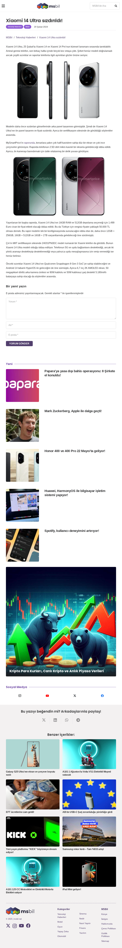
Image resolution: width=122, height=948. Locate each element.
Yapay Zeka (63, 931)
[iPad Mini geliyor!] (89, 872)
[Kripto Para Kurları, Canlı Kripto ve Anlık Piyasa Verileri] (61, 621)
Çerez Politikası (108, 928)
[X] (75, 695)
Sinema (82, 914)
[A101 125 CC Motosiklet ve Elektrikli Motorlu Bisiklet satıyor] (33, 872)
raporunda (29, 143)
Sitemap (105, 941)
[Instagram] (19, 695)
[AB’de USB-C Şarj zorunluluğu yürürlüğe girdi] (89, 794)
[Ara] (115, 5)
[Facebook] (102, 695)
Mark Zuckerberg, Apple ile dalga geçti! (73, 411)
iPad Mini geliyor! (71, 889)
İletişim (104, 919)
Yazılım (82, 933)
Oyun (59, 927)
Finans (82, 928)
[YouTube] (47, 695)
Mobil (59, 922)
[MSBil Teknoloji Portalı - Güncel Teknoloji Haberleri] (48, 6)
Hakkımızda (106, 924)
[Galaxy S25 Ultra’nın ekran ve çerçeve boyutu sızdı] (33, 754)
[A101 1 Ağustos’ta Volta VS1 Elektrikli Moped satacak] (89, 754)
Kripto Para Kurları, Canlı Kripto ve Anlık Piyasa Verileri (57, 671)
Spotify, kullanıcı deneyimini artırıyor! (71, 531)
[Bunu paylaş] (44, 720)
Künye (104, 914)
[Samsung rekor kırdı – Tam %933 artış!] (89, 832)
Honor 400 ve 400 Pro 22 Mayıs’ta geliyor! (74, 451)
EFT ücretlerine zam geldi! (20, 812)
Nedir (81, 918)
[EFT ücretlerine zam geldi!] (33, 794)
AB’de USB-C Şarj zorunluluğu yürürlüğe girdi (87, 812)
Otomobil (61, 936)
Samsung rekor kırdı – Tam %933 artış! (83, 849)
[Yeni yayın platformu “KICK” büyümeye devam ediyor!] (33, 832)
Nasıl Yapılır (85, 923)
